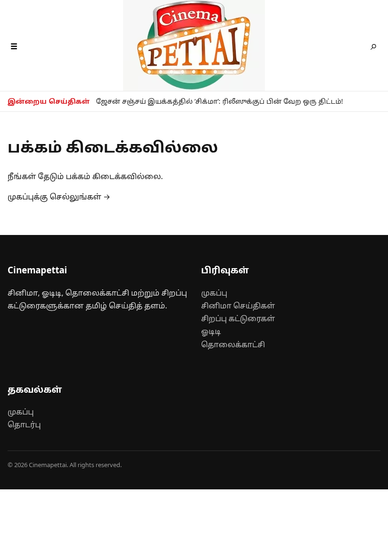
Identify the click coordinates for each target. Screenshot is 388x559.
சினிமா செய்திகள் (238, 305)
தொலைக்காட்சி (233, 344)
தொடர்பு (24, 424)
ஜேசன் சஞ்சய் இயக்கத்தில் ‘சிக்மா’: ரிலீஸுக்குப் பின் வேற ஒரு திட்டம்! (219, 101)
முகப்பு (214, 293)
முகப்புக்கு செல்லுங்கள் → (59, 196)
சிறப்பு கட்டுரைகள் (238, 318)
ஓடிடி (211, 331)
